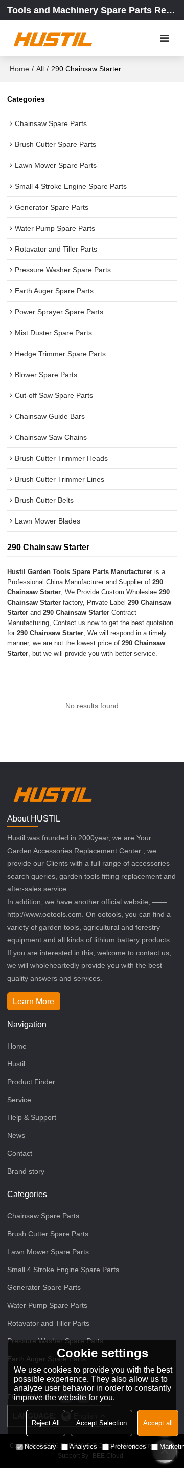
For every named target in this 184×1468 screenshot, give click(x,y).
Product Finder (31, 1082)
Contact (19, 1153)
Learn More (33, 1001)
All (40, 69)
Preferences (128, 1446)
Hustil (16, 1064)
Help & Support (31, 1117)
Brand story (25, 1171)
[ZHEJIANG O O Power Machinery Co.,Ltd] (52, 38)
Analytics (83, 1446)
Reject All (46, 1423)
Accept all (158, 1423)
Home (19, 69)
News (16, 1135)
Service (19, 1100)
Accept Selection (101, 1423)
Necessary (40, 1446)
